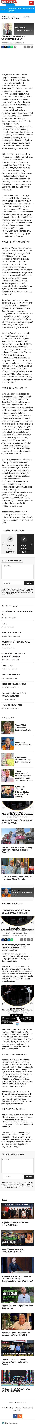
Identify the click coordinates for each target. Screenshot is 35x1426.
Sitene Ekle (17, 1410)
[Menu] (31, 3)
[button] (25, 47)
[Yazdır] (15, 47)
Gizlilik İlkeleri (27, 1408)
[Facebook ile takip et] (15, 1416)
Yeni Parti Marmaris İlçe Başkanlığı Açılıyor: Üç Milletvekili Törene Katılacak (19, 9)
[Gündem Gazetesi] (9, 3)
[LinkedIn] (8, 47)
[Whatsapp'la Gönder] (11, 47)
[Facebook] (2, 47)
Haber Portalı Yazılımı (11, 1423)
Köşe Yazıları (17, 17)
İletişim (18, 1408)
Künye (12, 1408)
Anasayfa (7, 17)
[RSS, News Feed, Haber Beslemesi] (20, 1416)
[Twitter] (5, 47)
